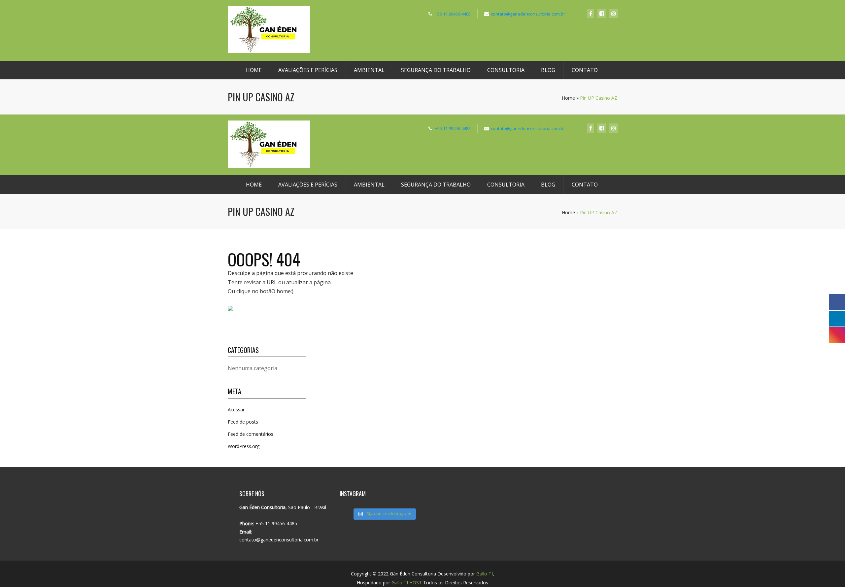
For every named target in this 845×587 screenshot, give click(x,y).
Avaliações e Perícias (307, 70)
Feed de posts (243, 422)
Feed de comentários (250, 434)
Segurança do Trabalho (436, 70)
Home (254, 70)
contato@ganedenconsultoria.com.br (528, 14)
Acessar (236, 409)
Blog (548, 70)
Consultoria (505, 70)
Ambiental (369, 70)
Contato (585, 70)
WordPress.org (243, 446)
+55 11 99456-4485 (453, 14)
